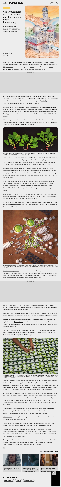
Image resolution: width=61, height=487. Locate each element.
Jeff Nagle (9, 53)
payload (52, 307)
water (34, 99)
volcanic (29, 175)
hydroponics (24, 330)
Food (17, 480)
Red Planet (36, 96)
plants (32, 67)
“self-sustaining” (44, 114)
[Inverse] (16, 3)
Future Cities (28, 480)
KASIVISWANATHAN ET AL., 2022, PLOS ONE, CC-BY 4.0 (19, 154)
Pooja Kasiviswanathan (49, 107)
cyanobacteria (52, 109)
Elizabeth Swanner (20, 124)
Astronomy (7, 480)
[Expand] (53, 472)
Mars (29, 62)
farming (5, 114)
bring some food (8, 67)
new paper (14, 103)
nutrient (43, 101)
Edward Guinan (18, 322)
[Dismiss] (58, 472)
